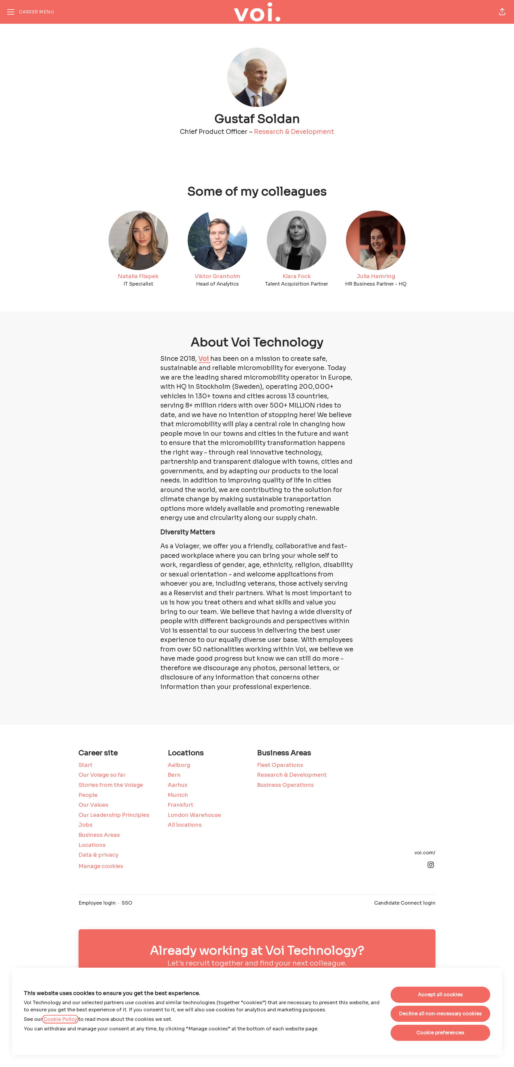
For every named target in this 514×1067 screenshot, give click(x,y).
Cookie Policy (60, 1019)
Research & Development (294, 132)
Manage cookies (101, 866)
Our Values (93, 805)
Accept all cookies (440, 994)
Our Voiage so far (102, 775)
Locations (92, 845)
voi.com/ (424, 853)
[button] (502, 12)
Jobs (86, 825)
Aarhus (177, 785)
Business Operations (285, 785)
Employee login (97, 903)
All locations (185, 825)
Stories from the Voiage (111, 785)
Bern (174, 775)
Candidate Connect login (404, 903)
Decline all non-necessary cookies (440, 1013)
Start (86, 765)
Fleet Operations (280, 765)
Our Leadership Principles (114, 815)
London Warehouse (194, 815)
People (88, 795)
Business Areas (99, 835)
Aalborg (179, 765)
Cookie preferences (440, 1033)
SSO (127, 903)
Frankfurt (180, 805)
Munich (178, 795)
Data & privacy (98, 855)
